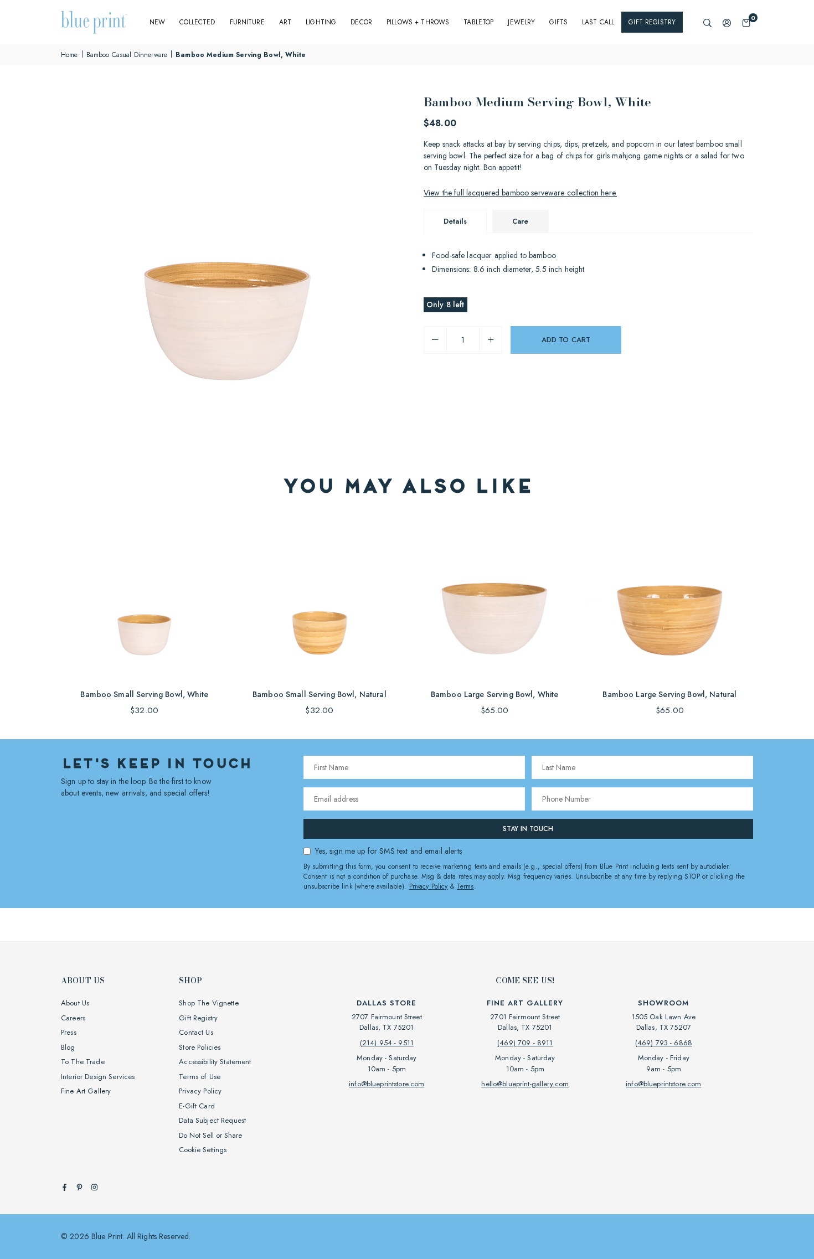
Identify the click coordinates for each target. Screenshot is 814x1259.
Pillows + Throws (418, 22)
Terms (465, 886)
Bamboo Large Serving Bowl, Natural (669, 694)
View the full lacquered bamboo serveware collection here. (520, 192)
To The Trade (83, 1061)
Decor (361, 22)
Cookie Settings (202, 1149)
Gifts (558, 22)
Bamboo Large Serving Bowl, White (494, 694)
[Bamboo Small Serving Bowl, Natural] (319, 597)
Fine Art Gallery (86, 1091)
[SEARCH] (707, 22)
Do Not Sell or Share (210, 1135)
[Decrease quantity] (435, 340)
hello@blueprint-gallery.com (525, 1084)
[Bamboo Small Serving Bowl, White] (144, 597)
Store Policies (199, 1047)
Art (285, 22)
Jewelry (521, 22)
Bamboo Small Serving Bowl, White (144, 694)
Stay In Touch (528, 829)
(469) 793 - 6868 (663, 1043)
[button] (746, 22)
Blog (68, 1047)
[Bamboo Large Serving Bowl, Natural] (670, 597)
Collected (197, 22)
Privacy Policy (428, 886)
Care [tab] (520, 221)
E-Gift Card (197, 1106)
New (157, 22)
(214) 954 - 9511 (387, 1043)
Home (69, 55)
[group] (230, 261)
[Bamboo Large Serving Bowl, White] (495, 597)
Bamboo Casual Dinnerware (126, 55)
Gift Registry (652, 22)
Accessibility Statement (215, 1061)
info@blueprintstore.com (386, 1084)
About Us (75, 1003)
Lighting (321, 22)
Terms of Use (199, 1076)
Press (68, 1032)
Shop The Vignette (208, 1003)
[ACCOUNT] (726, 22)
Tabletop (478, 22)
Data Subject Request (212, 1120)
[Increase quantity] (491, 340)
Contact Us (196, 1032)
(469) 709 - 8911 (525, 1043)
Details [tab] (455, 221)
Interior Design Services (98, 1076)
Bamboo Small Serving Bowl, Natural (320, 694)
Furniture (247, 22)
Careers (73, 1018)
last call (598, 22)
